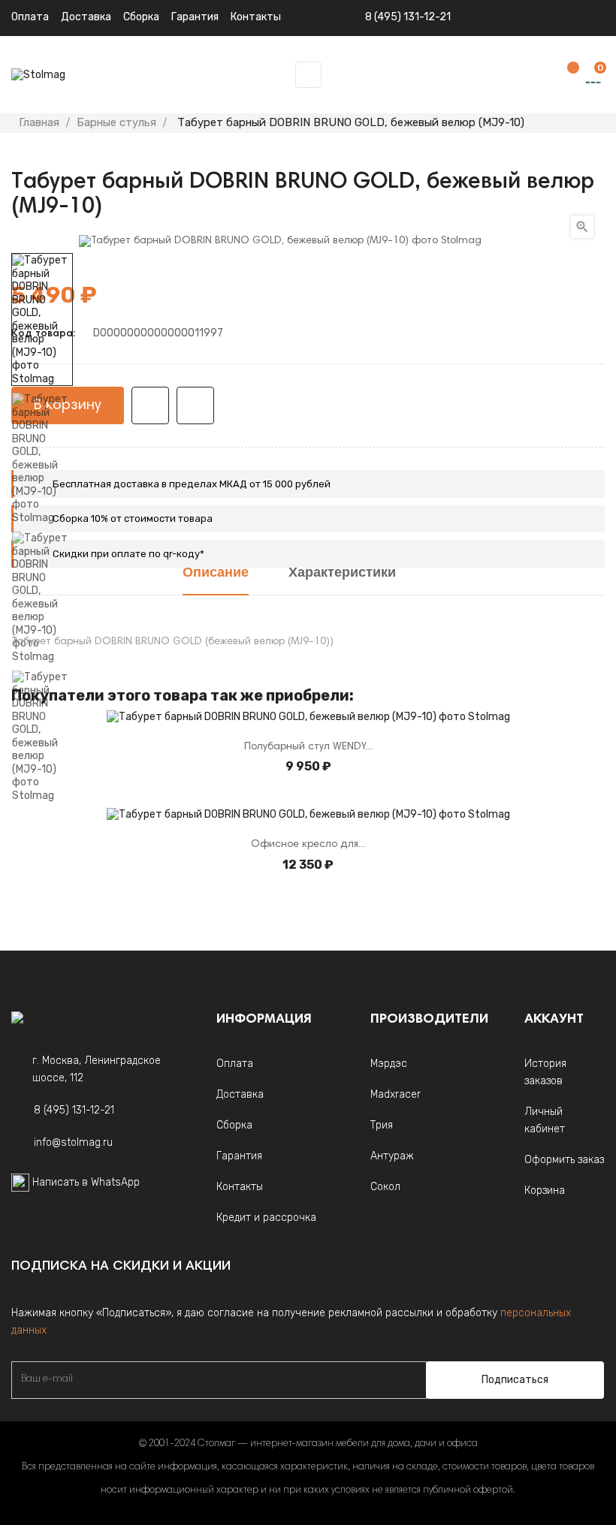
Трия (381, 1125)
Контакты (239, 1186)
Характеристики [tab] (342, 573)
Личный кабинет (544, 1120)
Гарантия (239, 1156)
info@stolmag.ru (73, 1142)
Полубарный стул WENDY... (308, 747)
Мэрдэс (388, 1063)
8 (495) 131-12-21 (408, 17)
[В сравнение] (195, 405)
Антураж (392, 1156)
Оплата (30, 17)
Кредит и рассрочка (266, 1217)
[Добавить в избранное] (150, 405)
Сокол (385, 1186)
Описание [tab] (216, 573)
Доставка (86, 17)
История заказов (545, 1072)
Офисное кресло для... (308, 844)
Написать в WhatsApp (86, 1182)
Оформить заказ (564, 1159)
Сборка (141, 17)
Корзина (544, 1190)
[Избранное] (566, 75)
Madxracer (395, 1094)
